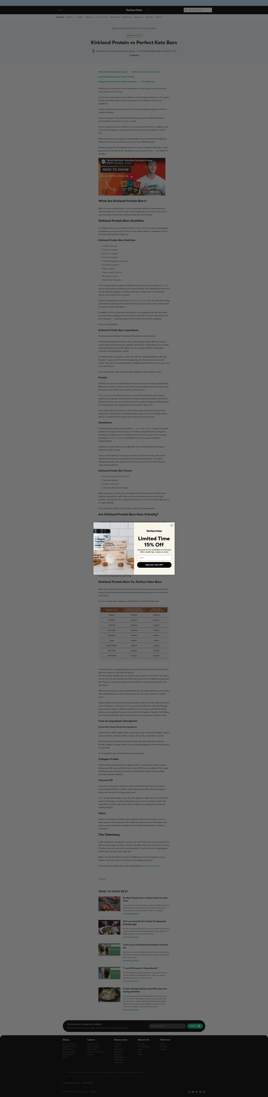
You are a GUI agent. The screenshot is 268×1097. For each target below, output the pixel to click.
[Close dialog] (171, 525)
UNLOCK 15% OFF (154, 565)
